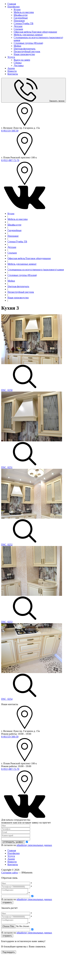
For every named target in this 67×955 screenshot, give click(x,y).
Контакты (12, 74)
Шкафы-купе (21, 15)
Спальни (18, 29)
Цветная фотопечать (24, 48)
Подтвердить (8, 952)
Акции (11, 68)
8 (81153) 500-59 (9, 130)
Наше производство (24, 54)
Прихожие (19, 20)
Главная (11, 3)
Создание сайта (9, 872)
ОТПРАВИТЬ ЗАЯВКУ (12, 842)
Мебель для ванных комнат (28, 34)
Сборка (18, 62)
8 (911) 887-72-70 (10, 160)
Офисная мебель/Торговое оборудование (35, 32)
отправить (7, 902)
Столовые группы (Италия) (28, 43)
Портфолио (13, 6)
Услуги (11, 57)
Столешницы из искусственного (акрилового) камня (35, 269)
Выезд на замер (22, 60)
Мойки (17, 46)
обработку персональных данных (34, 845)
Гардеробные (21, 18)
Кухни (17, 9)
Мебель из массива (24, 12)
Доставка (19, 65)
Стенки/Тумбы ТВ (23, 23)
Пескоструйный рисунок (27, 51)
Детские (18, 26)
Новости (12, 71)
